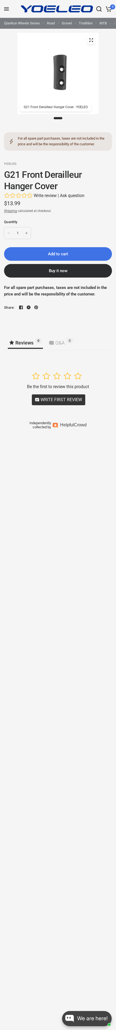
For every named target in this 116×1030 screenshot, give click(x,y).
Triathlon (86, 23)
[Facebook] (21, 307)
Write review (45, 195)
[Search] (99, 9)
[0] (108, 9)
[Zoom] (91, 40)
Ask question (72, 195)
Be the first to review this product (58, 386)
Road (51, 23)
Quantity (10, 222)
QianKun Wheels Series (22, 23)
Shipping (10, 211)
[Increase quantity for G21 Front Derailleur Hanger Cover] (26, 233)
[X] (28, 307)
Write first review (60, 399)
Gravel (67, 23)
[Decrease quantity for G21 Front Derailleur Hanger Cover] (8, 233)
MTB (103, 23)
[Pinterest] (36, 307)
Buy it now (58, 270)
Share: (9, 307)
